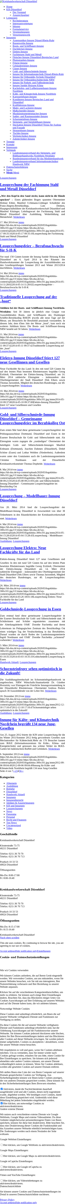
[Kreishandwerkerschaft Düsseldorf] (18, 1)
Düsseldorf (11, 791)
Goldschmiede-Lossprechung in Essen (30, 609)
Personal (10, 817)
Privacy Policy (7, 1199)
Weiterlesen (19, 217)
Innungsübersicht (14, 800)
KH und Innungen (15, 805)
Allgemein (11, 783)
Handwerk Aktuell (9, 662)
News (9, 811)
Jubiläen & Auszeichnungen (20, 803)
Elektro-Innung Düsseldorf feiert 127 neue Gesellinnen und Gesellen (30, 360)
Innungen (11, 797)
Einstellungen (43, 951)
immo (21, 222)
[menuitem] (35, 6)
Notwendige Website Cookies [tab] (15, 1008)
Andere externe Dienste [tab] (12, 1109)
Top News (11, 822)
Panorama (11, 814)
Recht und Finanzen (16, 819)
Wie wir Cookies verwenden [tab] (14, 970)
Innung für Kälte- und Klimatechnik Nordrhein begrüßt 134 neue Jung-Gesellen (29, 724)
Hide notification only (26, 951)
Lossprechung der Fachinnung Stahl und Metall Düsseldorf (29, 187)
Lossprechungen (8, 178)
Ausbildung (6, 541)
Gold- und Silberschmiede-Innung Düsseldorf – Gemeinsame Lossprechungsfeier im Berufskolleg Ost (32, 418)
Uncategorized (13, 825)
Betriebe (10, 789)
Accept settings (7, 951)
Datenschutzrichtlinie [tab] (10, 1186)
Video (9, 828)
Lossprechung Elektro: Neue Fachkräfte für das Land (23, 550)
